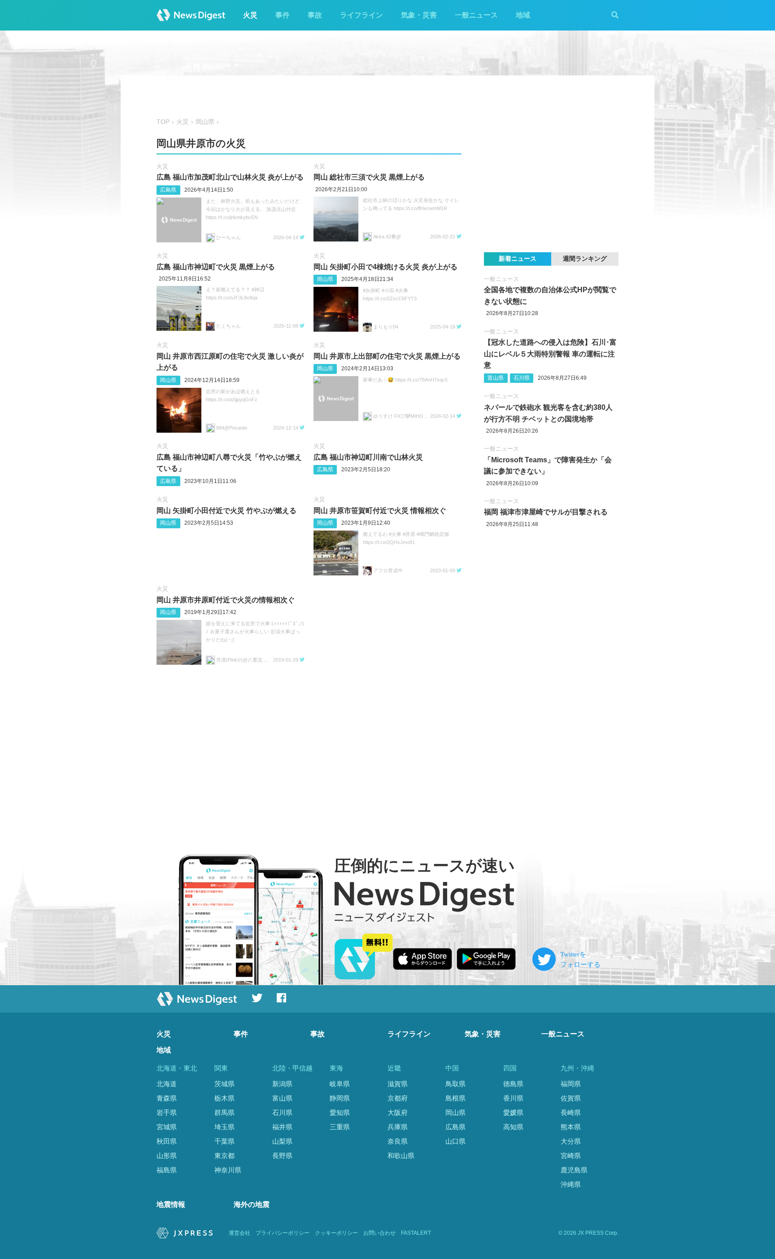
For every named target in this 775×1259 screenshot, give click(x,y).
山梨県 (282, 1141)
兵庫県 (398, 1127)
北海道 (167, 1084)
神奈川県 (227, 1170)
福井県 (282, 1127)
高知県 (513, 1127)
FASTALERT (416, 1233)
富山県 (496, 378)
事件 (282, 15)
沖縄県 (571, 1184)
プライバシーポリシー (282, 1233)
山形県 (167, 1155)
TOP (163, 121)
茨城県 (224, 1084)
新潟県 (282, 1084)
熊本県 (571, 1127)
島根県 (455, 1098)
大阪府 (398, 1112)
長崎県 (571, 1112)
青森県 (167, 1098)
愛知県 (340, 1112)
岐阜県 (340, 1084)
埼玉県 (224, 1127)
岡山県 (205, 121)
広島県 (168, 190)
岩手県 (167, 1112)
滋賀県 (398, 1084)
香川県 (513, 1098)
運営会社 (239, 1233)
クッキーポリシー (336, 1233)
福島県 (167, 1170)
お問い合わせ (379, 1233)
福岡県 (571, 1084)
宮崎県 (571, 1155)
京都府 (398, 1098)
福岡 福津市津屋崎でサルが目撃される (546, 512)
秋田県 (167, 1141)
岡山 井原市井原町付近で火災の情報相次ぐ (226, 600)
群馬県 (224, 1112)
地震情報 (171, 1204)
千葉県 (224, 1141)
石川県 (522, 378)
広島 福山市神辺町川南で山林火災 (368, 457)
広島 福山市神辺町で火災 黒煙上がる (216, 267)
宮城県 (167, 1127)
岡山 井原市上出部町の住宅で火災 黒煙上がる (387, 356)
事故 (315, 15)
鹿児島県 (574, 1170)
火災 (250, 15)
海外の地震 (252, 1204)
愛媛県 (513, 1112)
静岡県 (340, 1098)
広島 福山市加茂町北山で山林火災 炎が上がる (230, 177)
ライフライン (361, 15)
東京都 (224, 1155)
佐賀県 (571, 1098)
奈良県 (398, 1141)
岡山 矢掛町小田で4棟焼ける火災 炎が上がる (385, 267)
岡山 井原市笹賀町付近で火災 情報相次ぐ (379, 510)
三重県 (340, 1127)
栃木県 (224, 1098)
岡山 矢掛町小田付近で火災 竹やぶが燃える (226, 510)
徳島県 (513, 1084)
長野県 (282, 1155)
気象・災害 (419, 15)
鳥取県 (455, 1084)
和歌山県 (401, 1155)
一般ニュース (476, 15)
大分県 (571, 1141)
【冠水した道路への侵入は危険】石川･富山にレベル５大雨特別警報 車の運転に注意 (550, 353)
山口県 (455, 1141)
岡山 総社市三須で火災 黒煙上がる (369, 177)
